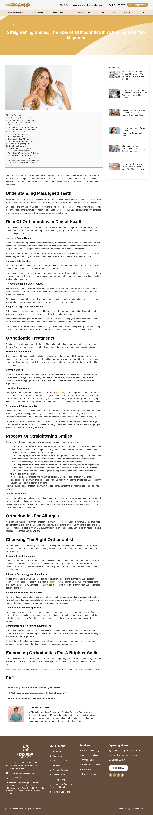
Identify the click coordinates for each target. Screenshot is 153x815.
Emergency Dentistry (86, 12)
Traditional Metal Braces (20, 134)
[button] (54, 687)
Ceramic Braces (17, 136)
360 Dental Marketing (139, 809)
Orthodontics (107, 12)
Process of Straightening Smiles (20, 144)
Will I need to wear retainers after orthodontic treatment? (38, 693)
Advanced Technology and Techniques (25, 153)
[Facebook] (110, 775)
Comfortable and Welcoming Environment (26, 160)
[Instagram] (114, 775)
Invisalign (16, 291)
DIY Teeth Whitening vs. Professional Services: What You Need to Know (133, 166)
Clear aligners (62, 392)
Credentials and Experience (21, 151)
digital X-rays (56, 582)
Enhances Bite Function (20, 125)
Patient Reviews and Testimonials (23, 155)
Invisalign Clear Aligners (20, 139)
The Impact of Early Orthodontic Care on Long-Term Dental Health (134, 148)
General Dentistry (59, 12)
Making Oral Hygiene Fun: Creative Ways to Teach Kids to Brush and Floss (133, 112)
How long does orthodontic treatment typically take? (36, 687)
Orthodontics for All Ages (17, 146)
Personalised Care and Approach (23, 158)
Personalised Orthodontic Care (23, 141)
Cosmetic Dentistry (13, 12)
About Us (64, 5)
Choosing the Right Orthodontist (20, 148)
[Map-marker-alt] (122, 775)
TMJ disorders (61, 210)
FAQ (10, 165)
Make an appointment (15, 669)
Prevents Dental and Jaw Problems (24, 127)
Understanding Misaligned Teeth (20, 118)
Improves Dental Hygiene (21, 122)
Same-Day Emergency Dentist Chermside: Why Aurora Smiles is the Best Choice (133, 75)
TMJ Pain (127, 12)
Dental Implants (37, 12)
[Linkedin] (118, 775)
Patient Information (95, 5)
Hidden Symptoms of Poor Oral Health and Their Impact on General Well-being (133, 132)
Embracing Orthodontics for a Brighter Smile (24, 162)
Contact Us (143, 12)
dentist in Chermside (47, 669)
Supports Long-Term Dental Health (24, 129)
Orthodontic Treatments (17, 132)
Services (84, 745)
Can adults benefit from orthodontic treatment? (34, 698)
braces (9, 395)
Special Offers (79, 5)
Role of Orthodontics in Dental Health (22, 120)
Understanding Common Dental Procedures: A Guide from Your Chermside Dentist (134, 94)
